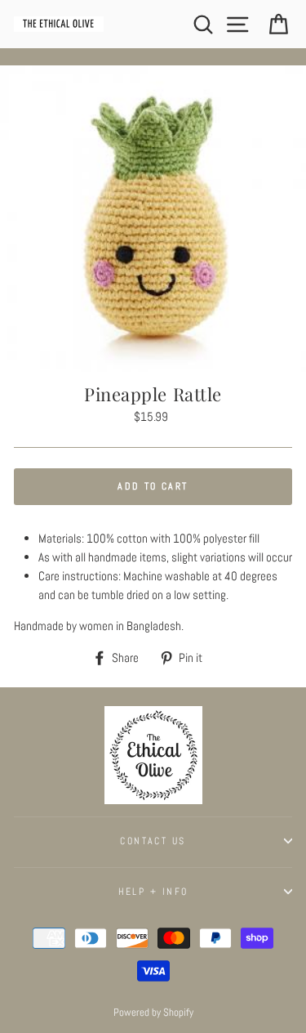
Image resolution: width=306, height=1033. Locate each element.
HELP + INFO (153, 891)
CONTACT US (152, 840)
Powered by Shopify (153, 1012)
